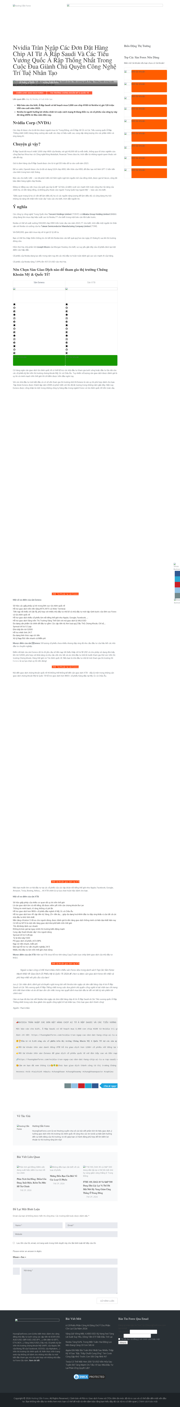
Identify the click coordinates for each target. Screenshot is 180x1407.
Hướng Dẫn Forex (51, 82)
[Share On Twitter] (88, 1085)
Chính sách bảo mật (148, 1401)
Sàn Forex (62, 23)
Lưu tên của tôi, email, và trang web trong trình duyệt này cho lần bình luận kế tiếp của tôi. (56, 1243)
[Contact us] (67, 1085)
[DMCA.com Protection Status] (89, 1379)
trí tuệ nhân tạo (45, 99)
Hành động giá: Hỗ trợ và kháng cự (28, 1096)
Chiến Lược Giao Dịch (25, 30)
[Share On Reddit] (74, 1085)
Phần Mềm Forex (138, 23)
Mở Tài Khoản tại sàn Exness (66, 594)
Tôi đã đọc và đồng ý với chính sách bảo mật (140, 1339)
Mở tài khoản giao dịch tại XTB (65, 881)
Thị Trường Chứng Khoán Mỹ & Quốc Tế (69, 93)
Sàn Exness (39, 282)
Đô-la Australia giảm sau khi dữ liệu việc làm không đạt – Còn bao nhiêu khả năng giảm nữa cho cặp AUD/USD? (100, 1099)
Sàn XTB (91, 282)
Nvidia (35, 99)
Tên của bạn (123, 1331)
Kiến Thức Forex (41, 23)
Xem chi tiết (34, 1360)
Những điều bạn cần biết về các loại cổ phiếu (63, 1177)
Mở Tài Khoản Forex (84, 23)
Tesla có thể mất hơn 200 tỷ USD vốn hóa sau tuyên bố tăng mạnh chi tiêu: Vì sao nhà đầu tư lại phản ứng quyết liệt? (89, 1364)
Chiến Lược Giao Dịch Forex (29, 93)
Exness (16, 661)
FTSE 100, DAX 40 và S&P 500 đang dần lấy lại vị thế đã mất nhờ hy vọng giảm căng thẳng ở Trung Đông (98, 1187)
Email (120, 1335)
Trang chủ (20, 23)
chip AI (29, 99)
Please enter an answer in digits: (27, 1251)
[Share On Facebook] (95, 1085)
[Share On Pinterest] (81, 1085)
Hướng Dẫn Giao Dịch (112, 23)
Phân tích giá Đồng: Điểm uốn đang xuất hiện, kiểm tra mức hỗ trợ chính (31, 1182)
